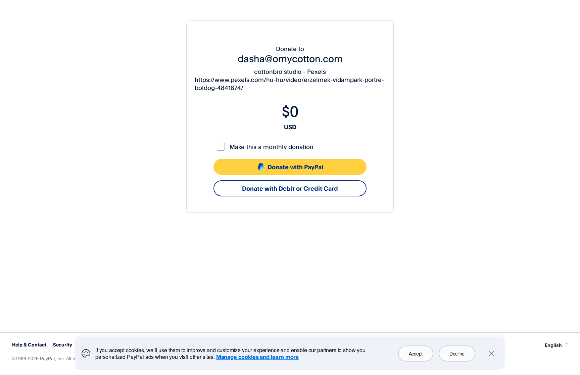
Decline (457, 353)
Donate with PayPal (295, 167)
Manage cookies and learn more (257, 357)
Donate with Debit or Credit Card (290, 188)
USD (290, 127)
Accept (416, 353)
